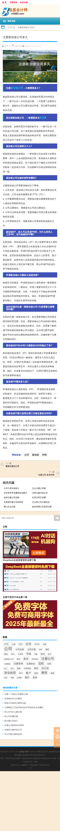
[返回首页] (57, 730)
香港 (35, 677)
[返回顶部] (57, 744)
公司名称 (20, 649)
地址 (6, 654)
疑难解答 (26, 755)
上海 (13, 644)
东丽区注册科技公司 (13, 729)
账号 (21, 673)
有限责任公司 (8, 659)
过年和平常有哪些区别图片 (15, 492)
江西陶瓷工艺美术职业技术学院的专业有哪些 (23, 707)
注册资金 (31, 663)
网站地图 (18, 755)
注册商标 (7, 664)
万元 (6, 643)
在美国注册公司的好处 (13, 502)
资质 (52, 673)
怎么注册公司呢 (39, 488)
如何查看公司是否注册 (42, 506)
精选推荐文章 (54, 751)
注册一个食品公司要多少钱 (16, 694)
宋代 (13, 654)
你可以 (37, 644)
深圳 (49, 663)
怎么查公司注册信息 (41, 502)
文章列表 (13, 2)
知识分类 (24, 2)
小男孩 (30, 768)
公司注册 (31, 649)
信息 (44, 644)
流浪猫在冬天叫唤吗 (13, 698)
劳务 (40, 649)
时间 (42, 117)
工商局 (20, 654)
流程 (41, 663)
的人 (5, 668)
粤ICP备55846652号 (37, 755)
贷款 (36, 673)
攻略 (35, 654)
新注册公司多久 (11, 720)
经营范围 (27, 668)
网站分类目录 (43, 751)
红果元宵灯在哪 (39, 497)
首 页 (4, 2)
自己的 (45, 668)
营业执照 (10, 672)
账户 (28, 672)
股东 (36, 668)
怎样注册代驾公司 (40, 492)
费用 (44, 672)
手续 (28, 653)
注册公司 (47, 658)
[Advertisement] (30, 801)
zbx (10, 46)
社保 (12, 668)
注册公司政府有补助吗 (14, 725)
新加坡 (14, 88)
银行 (27, 677)
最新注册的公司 (12, 466)
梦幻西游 (35, 659)
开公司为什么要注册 (13, 711)
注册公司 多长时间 (46, 474)
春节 (49, 654)
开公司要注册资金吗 (13, 734)
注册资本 (18, 663)
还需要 (19, 677)
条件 (25, 658)
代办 (20, 644)
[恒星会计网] (30, 11)
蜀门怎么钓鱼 (9, 506)
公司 (20, 88)
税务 (19, 668)
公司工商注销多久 (11, 488)
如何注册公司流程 (11, 497)
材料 (18, 659)
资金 (5, 677)
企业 (28, 644)
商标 (47, 649)
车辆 (12, 677)
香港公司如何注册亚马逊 (15, 702)
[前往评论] (57, 737)
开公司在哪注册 (11, 716)
